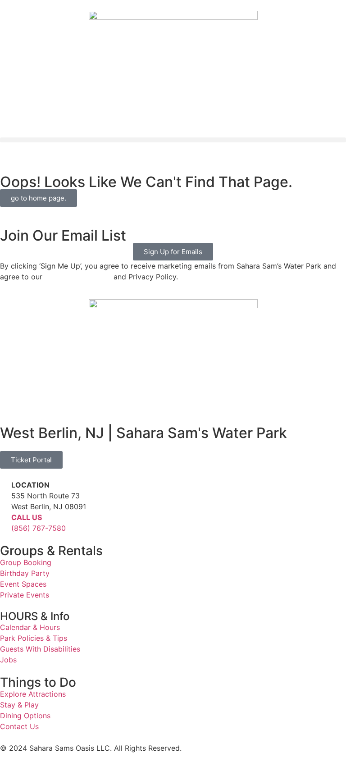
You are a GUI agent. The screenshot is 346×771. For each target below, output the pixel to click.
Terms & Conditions (78, 276)
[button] (173, 139)
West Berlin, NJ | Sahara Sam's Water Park (143, 433)
